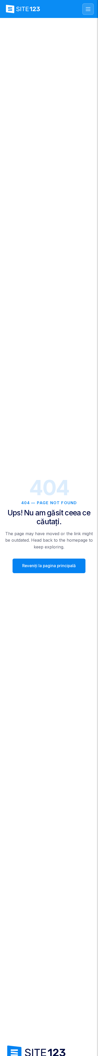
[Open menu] (88, 9)
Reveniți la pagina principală (49, 565)
